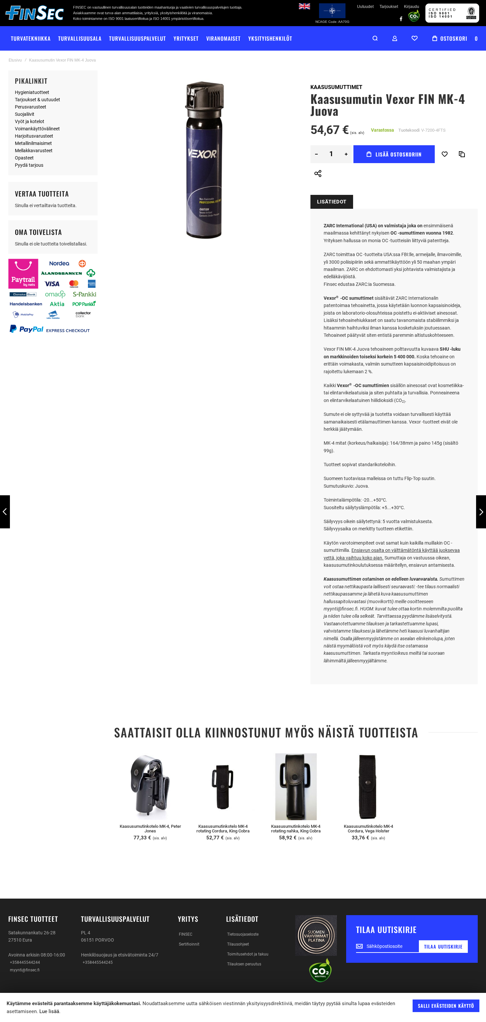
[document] (243, 1007)
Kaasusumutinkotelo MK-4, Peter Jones (150, 828)
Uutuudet (365, 6)
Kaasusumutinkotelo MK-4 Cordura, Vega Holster (368, 828)
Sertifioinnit (189, 944)
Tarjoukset (389, 6)
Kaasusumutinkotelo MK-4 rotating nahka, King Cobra (296, 828)
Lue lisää (49, 1011)
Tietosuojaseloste (243, 934)
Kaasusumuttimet (336, 87)
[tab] (331, 202)
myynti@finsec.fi (25, 970)
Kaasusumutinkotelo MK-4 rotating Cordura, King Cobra (223, 828)
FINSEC (185, 934)
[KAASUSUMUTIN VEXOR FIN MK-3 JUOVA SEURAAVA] (481, 512)
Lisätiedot (331, 202)
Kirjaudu (411, 6)
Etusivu (15, 60)
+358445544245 (98, 962)
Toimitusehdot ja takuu (247, 954)
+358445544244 (25, 962)
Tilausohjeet (238, 944)
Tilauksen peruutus (244, 964)
